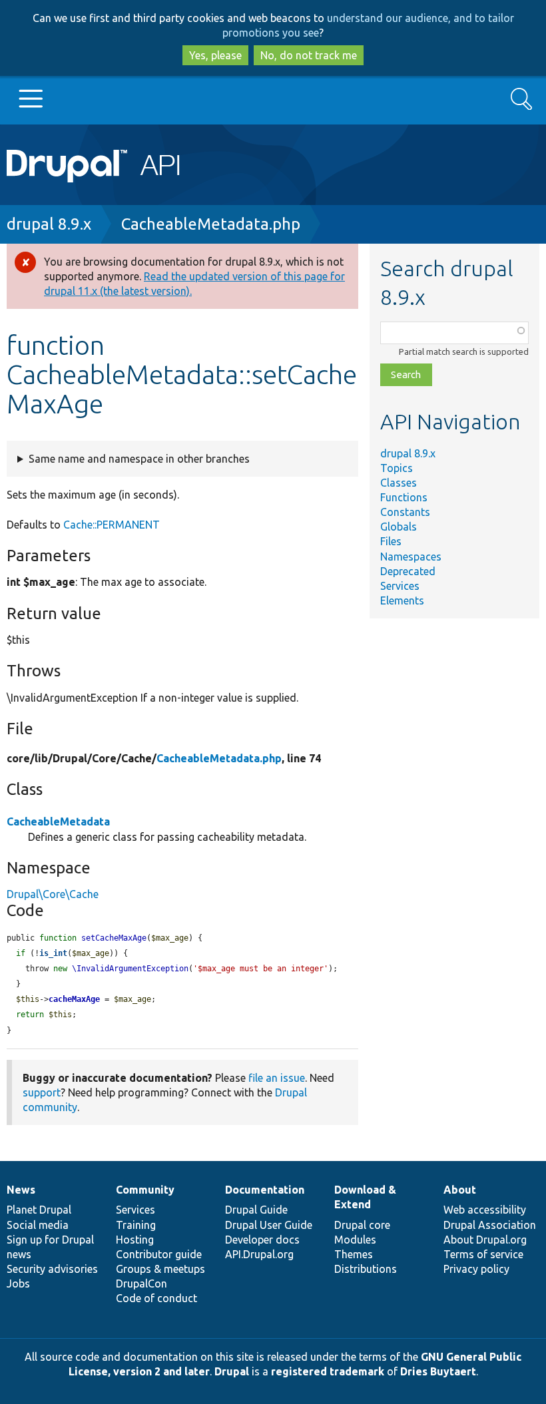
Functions (403, 497)
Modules (355, 1240)
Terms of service (483, 1254)
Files (391, 541)
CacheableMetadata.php (210, 224)
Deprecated (407, 571)
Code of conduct (156, 1298)
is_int (53, 953)
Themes (353, 1254)
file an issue (276, 1078)
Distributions (365, 1269)
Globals (398, 527)
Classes (398, 483)
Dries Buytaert (438, 1371)
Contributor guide (159, 1254)
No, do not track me (308, 55)
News (21, 1190)
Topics (396, 468)
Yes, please (215, 55)
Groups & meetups (160, 1269)
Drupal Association (489, 1225)
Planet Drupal (39, 1210)
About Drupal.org (485, 1240)
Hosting (135, 1240)
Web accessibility (484, 1210)
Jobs (18, 1283)
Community (145, 1190)
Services (399, 586)
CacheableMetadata (58, 821)
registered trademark (327, 1371)
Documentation (264, 1190)
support (42, 1092)
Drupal (231, 1371)
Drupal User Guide (268, 1225)
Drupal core (362, 1225)
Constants (405, 512)
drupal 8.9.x (49, 224)
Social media (38, 1225)
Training (136, 1225)
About (459, 1190)
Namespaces (410, 557)
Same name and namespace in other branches (139, 459)
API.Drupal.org (259, 1254)
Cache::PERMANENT (111, 525)
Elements (402, 600)
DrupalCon (141, 1283)
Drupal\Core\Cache (53, 894)
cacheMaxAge (74, 999)
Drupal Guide (256, 1210)
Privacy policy (476, 1269)
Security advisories (52, 1269)
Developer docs (262, 1240)
